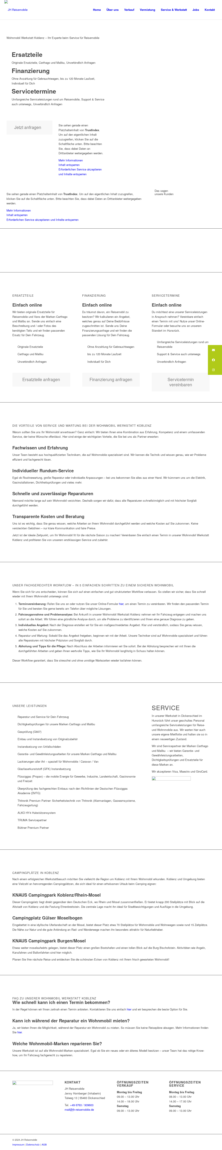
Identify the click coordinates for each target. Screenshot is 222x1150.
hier (120, 604)
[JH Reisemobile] (16, 9)
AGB (44, 1144)
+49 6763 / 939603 (81, 1105)
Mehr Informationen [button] (71, 160)
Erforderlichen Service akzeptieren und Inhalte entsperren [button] (80, 171)
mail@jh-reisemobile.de (79, 1109)
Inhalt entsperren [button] (69, 165)
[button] (215, 350)
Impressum (18, 1144)
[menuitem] (97, 9)
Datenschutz (33, 1144)
